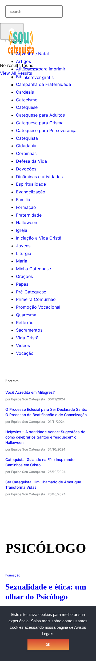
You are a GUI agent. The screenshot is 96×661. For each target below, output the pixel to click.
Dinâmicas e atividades (39, 176)
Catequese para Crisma (39, 122)
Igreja (21, 230)
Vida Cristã (27, 337)
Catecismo (27, 99)
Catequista (27, 138)
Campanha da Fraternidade (43, 84)
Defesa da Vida (31, 161)
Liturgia (23, 253)
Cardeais (25, 92)
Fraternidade (29, 215)
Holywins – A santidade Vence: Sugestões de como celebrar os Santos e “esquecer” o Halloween (45, 437)
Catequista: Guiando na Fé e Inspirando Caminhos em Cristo (39, 462)
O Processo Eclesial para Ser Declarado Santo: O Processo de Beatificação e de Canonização (46, 412)
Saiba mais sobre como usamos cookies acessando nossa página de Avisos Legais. (48, 627)
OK (48, 645)
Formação (26, 207)
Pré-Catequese (31, 291)
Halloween (26, 222)
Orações (24, 276)
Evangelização (30, 191)
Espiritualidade (31, 184)
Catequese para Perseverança (46, 130)
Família (23, 199)
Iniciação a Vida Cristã (38, 238)
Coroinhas (26, 153)
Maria (21, 261)
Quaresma (26, 314)
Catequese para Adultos (40, 115)
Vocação (25, 353)
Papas (22, 284)
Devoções (26, 169)
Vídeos (23, 345)
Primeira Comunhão (36, 299)
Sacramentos (29, 330)
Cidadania (26, 145)
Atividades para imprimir (40, 68)
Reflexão (25, 322)
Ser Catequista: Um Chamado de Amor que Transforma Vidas (43, 484)
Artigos (23, 61)
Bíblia (21, 76)
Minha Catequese (33, 268)
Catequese (27, 107)
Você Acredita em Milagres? (30, 392)
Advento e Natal (32, 53)
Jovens (23, 245)
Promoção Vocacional (38, 307)
